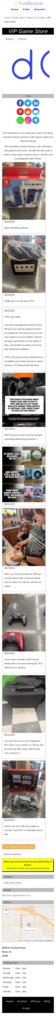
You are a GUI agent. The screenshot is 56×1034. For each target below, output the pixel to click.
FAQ (47, 1001)
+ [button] (6, 910)
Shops (42, 17)
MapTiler (28, 940)
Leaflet (20, 940)
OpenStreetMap (38, 940)
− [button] (6, 914)
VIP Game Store (29, 930)
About (10, 1001)
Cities (27, 9)
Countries (40, 9)
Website (23, 39)
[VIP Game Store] (29, 924)
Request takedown (12, 854)
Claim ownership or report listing (18, 847)
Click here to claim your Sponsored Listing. (28, 868)
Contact (22, 1001)
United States (18, 17)
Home (16, 9)
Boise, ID (32, 17)
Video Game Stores (13, 883)
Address (10, 39)
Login (27, 1008)
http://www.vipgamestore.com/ (16, 895)
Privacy (36, 1001)
